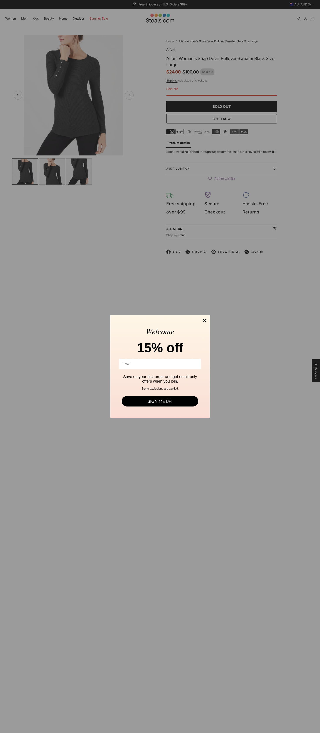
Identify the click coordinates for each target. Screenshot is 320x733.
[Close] (204, 320)
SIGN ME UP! (160, 401)
